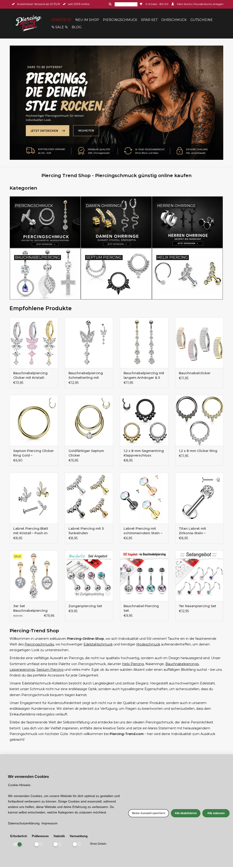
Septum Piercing (49, 670)
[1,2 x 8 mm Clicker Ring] (199, 420)
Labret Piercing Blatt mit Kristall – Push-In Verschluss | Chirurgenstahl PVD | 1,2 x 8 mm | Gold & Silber (33, 530)
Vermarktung (79, 836)
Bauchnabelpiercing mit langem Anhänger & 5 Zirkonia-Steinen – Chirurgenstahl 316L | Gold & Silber (144, 375)
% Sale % (59, 27)
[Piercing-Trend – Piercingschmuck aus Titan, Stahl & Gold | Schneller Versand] (30, 23)
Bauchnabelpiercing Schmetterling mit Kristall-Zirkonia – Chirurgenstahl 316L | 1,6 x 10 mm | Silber (88, 375)
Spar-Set (149, 20)
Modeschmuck (148, 644)
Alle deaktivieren (186, 813)
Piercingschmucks (39, 644)
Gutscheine (201, 20)
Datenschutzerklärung (24, 823)
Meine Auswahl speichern (148, 813)
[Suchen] (109, 4)
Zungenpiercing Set (85, 606)
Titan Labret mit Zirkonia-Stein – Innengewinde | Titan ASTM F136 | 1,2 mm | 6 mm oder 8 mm (197, 530)
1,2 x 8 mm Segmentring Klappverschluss (144, 453)
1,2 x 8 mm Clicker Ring (198, 451)
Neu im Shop (87, 20)
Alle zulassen (216, 813)
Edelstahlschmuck (98, 644)
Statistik (59, 836)
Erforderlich (18, 836)
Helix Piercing (133, 664)
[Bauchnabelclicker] (199, 342)
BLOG (76, 27)
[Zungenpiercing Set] (89, 575)
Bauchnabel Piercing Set (141, 608)
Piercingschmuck (120, 20)
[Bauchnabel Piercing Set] (144, 575)
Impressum (49, 823)
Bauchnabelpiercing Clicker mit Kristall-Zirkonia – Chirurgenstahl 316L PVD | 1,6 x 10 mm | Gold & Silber (32, 375)
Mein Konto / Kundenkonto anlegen (199, 4)
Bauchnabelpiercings (182, 664)
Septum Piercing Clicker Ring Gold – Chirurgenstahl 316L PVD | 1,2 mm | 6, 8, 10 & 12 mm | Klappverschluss (33, 453)
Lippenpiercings (22, 670)
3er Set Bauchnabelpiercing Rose (30, 608)
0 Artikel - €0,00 (157, 4)
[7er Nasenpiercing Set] (199, 575)
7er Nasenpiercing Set (197, 606)
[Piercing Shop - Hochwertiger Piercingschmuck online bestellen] (116, 103)
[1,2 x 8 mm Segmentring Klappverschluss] (144, 420)
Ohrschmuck (174, 20)
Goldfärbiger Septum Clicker (86, 453)
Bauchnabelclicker (194, 373)
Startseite (61, 20)
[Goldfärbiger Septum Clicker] (89, 420)
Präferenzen (40, 836)
